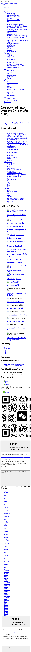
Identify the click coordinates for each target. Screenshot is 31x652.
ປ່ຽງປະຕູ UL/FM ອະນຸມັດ (15, 223)
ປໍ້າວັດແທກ (10, 76)
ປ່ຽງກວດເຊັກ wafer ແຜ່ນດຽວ (17, 321)
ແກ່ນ (8, 86)
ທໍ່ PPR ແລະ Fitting (12, 62)
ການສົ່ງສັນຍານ (8, 94)
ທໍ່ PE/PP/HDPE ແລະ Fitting (14, 64)
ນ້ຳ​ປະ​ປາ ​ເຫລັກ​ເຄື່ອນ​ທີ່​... (15, 246)
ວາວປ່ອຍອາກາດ (11, 39)
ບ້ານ (5, 10)
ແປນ (8, 81)
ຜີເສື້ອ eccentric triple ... (15, 238)
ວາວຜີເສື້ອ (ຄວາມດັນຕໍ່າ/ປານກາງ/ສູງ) (17, 35)
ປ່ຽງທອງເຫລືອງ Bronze (13, 43)
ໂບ (8, 84)
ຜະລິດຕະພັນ (7, 120)
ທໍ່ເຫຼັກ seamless (11, 54)
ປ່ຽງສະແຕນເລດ (11, 46)
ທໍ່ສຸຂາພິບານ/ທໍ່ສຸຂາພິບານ (14, 67)
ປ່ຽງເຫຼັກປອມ (11, 45)
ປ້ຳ (5, 69)
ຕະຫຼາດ (9, 18)
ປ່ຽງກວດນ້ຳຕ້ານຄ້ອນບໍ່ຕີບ (15, 302)
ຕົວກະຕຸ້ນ (9, 48)
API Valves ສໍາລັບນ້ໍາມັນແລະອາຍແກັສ (17, 40)
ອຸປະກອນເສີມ (7, 80)
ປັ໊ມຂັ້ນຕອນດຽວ (11, 70)
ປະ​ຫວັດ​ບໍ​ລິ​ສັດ (11, 13)
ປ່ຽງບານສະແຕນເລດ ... (14, 271)
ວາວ (5, 23)
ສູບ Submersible (11, 75)
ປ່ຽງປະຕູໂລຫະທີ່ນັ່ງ (13, 285)
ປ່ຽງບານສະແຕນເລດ (13, 51)
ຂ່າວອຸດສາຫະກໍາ (12, 100)
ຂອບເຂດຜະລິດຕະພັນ (13, 15)
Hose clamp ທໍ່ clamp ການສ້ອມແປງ (16, 89)
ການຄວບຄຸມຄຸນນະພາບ (13, 16)
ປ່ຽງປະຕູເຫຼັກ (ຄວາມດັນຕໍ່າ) (15, 24)
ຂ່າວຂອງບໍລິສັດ (11, 98)
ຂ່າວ (5, 97)
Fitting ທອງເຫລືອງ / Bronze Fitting (16, 65)
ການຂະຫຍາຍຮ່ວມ (12, 83)
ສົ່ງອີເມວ (3, 390)
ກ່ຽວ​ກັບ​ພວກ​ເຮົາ (8, 12)
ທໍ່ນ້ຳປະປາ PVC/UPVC (15, 263)
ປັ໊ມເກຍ (9, 78)
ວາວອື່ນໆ (9, 50)
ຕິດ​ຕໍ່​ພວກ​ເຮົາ (7, 102)
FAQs (8, 21)
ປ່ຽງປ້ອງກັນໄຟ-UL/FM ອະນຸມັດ (16, 37)
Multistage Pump (11, 72)
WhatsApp (7, 392)
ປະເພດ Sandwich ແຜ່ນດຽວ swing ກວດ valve (16, 339)
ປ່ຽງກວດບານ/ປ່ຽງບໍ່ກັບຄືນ (16, 308)
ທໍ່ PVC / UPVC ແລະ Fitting (14, 61)
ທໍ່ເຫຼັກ (9, 58)
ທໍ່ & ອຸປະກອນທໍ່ (8, 53)
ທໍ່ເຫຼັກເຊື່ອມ (10, 56)
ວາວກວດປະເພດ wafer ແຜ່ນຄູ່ (17, 315)
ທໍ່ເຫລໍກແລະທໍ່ (11, 59)
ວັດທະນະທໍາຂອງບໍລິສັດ (13, 20)
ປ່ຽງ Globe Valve (12, 34)
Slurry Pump (10, 73)
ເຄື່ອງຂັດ (9, 32)
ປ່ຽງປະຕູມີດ (10, 42)
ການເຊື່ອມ (10, 87)
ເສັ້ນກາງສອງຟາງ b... (14, 279)
